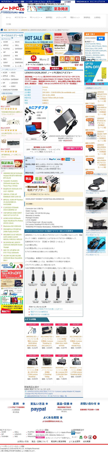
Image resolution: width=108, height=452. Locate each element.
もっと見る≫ (19, 66)
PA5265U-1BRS (98, 55)
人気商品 (97, 17)
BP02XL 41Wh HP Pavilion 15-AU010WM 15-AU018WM (13, 202)
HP (4, 52)
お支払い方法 (23, 441)
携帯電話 (49, 17)
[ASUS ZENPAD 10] (39, 49)
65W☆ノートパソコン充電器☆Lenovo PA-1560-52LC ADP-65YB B (61, 341)
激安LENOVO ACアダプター (37, 396)
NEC (5, 59)
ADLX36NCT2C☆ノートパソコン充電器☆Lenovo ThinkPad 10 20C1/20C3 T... (47, 341)
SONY (5, 62)
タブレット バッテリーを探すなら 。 (59, 438)
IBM (16, 52)
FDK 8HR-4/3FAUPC (99, 51)
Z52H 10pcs (89, 48)
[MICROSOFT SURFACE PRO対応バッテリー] (68, 49)
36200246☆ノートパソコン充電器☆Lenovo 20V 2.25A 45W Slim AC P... (62, 372)
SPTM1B (95, 60)
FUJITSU (6, 49)
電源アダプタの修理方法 (39, 312)
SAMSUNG (19, 62)
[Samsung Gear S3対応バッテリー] (68, 38)
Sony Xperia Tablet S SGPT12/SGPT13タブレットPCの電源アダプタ (96, 233)
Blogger (78, 433)
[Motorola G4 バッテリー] (39, 38)
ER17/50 (88, 60)
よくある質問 (74, 441)
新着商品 (87, 17)
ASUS (17, 42)
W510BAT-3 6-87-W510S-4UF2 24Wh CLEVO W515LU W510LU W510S (12, 237)
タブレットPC (61, 17)
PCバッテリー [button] (35, 17)
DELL (17, 45)
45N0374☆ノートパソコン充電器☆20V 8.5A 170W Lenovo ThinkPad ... (32, 372)
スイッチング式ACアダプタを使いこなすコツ (46, 309)
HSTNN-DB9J (90, 57)
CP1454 (88, 46)
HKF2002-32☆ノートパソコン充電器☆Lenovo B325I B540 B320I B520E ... (32, 341)
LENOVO (24, 30)
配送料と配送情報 (58, 441)
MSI (16, 56)
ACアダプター (6, 39)
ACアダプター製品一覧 (58, 396)
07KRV (98, 57)
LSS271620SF (90, 44)
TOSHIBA (6, 66)
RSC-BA (88, 53)
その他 (8, 24)
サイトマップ (95, 2)
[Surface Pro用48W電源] (42, 188)
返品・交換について (40, 441)
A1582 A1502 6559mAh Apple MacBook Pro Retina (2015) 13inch (13, 220)
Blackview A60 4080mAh (12, 226)
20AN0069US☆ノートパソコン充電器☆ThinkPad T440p (47, 372)
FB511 (98, 44)
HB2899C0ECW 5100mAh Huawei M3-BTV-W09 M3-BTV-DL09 (13, 175)
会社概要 (86, 441)
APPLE (5, 45)
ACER (5, 42)
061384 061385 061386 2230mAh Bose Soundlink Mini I (12, 258)
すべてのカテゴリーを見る (12, 36)
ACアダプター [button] (20, 17)
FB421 (104, 46)
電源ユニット (75, 17)
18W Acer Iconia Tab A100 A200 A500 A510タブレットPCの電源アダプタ (96, 252)
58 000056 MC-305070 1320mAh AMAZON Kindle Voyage (12, 245)
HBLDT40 (102, 60)
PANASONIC (19, 59)
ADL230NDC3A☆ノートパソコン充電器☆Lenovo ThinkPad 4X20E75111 (76, 341)
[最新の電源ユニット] (36, 68)
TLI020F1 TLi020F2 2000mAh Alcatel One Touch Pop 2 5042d (11, 183)
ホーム (9, 17)
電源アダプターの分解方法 (39, 314)
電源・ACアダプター (11, 30)
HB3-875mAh (96, 46)
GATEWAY (19, 49)
